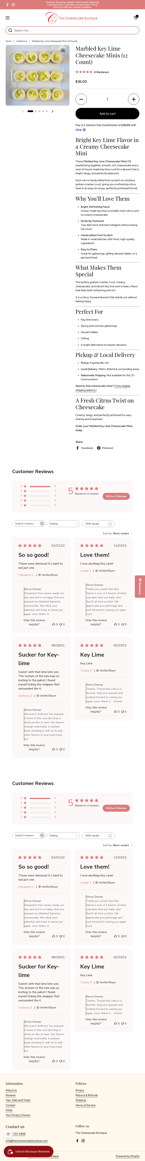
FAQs (9, 1110)
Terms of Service (86, 1105)
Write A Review (116, 496)
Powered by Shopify (127, 1156)
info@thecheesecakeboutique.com (27, 1140)
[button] (135, 18)
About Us (11, 1090)
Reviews (11, 1095)
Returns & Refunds (87, 1095)
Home (9, 41)
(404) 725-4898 (15, 1133)
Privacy (80, 1090)
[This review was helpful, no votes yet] (53, 624)
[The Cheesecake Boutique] (72, 17)
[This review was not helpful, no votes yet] (60, 624)
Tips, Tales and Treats (18, 1100)
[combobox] (63, 523)
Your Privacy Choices (18, 1115)
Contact (10, 1105)
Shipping (81, 1100)
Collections (21, 41)
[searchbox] (25, 524)
